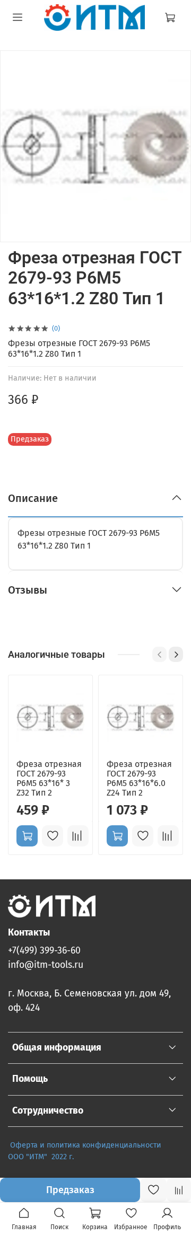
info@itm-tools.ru (45, 965)
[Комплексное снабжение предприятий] (163, 1145)
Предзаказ (70, 1190)
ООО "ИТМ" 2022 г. (42, 1156)
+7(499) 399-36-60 (44, 950)
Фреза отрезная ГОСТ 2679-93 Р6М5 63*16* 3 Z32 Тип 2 (49, 778)
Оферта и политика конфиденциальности (85, 1145)
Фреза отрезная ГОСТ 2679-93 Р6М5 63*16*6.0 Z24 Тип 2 (139, 778)
